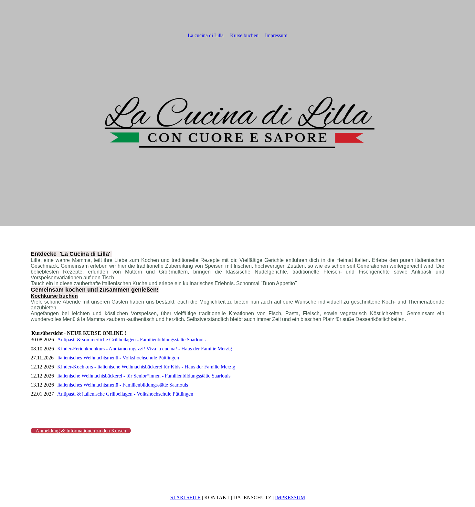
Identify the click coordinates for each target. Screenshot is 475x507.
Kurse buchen (244, 35)
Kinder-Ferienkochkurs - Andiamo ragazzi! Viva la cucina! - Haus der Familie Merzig (144, 348)
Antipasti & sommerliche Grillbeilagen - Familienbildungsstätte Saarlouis (131, 339)
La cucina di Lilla (206, 35)
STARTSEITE (185, 497)
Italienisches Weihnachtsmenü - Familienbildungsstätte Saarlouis (122, 385)
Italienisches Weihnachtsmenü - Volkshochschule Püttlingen (118, 357)
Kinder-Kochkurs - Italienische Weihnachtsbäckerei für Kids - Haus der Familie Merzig (146, 366)
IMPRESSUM (290, 497)
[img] (237, 113)
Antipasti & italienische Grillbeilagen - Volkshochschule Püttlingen (125, 394)
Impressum (276, 35)
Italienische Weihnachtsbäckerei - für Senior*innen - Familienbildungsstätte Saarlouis (143, 375)
